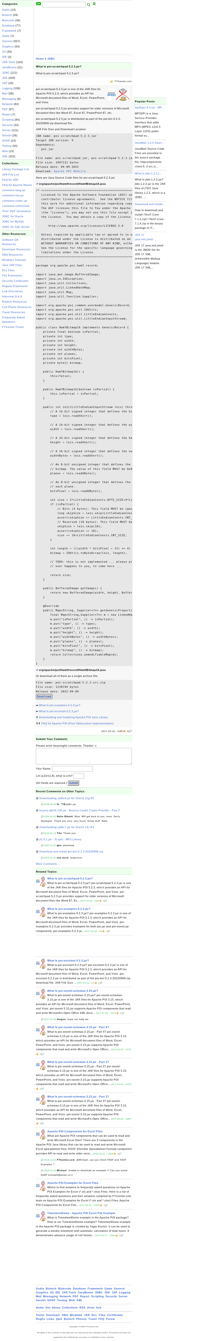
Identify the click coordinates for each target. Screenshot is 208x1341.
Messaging (9, 99)
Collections (70, 1307)
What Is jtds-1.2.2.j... (148, 173)
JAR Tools (8, 62)
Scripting (8, 119)
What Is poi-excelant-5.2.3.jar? (59, 711)
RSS (82, 1307)
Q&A (59, 1319)
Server (6, 130)
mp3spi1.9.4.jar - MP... (149, 107)
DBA (65, 1315)
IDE (4, 57)
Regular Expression (15, 286)
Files (102, 1315)
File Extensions (12, 275)
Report (6, 114)
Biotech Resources (14, 301)
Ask (98, 1307)
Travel (92, 1319)
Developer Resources (16, 249)
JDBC (6, 72)
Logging (7, 88)
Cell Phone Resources (17, 307)
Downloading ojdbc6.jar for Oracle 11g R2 (66, 798)
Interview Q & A (12, 296)
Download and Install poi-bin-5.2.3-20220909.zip (71, 851)
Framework (9, 30)
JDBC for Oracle (12, 216)
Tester (40, 1315)
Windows (76, 1315)
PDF (5, 109)
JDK (5, 78)
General (7, 41)
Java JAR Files (12, 265)
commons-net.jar (13, 195)
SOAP (6, 140)
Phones (81, 1319)
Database (8, 25)
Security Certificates (15, 281)
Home (40, 58)
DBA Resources (12, 254)
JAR (87, 1315)
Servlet (6, 135)
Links (50, 1319)
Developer (53, 1315)
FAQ (101, 1319)
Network (7, 104)
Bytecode (8, 20)
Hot (48, 1307)
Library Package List (15, 169)
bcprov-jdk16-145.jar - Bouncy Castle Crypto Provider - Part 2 (79, 810)
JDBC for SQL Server (16, 227)
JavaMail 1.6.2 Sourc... (150, 142)
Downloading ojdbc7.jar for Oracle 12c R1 (66, 827)
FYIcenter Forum (13, 327)
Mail (5, 93)
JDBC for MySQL (13, 221)
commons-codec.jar (14, 200)
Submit (73, 783)
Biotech (7, 15)
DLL (94, 1315)
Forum (110, 1319)
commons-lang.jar (13, 190)
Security (7, 125)
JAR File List (10, 174)
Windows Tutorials (14, 260)
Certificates (115, 1315)
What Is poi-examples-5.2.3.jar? (59, 705)
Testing (7, 145)
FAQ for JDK (10, 179)
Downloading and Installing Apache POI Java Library (73, 717)
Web (5, 151)
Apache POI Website (70, 171)
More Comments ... (48, 864)
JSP (4, 83)
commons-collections (16, 206)
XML (5, 156)
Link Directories (12, 291)
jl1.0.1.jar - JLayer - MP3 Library (60, 839)
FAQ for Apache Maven (17, 185)
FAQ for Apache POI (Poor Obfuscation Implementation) (77, 723)
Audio (6, 9)
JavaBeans (9, 67)
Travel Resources (13, 312)
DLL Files (8, 270)
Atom (90, 1307)
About (56, 1307)
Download (44, 696)
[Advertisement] (17, 379)
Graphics (8, 46)
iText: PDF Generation (16, 211)
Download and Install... (150, 204)
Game (6, 36)
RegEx (40, 1319)
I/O (4, 51)
